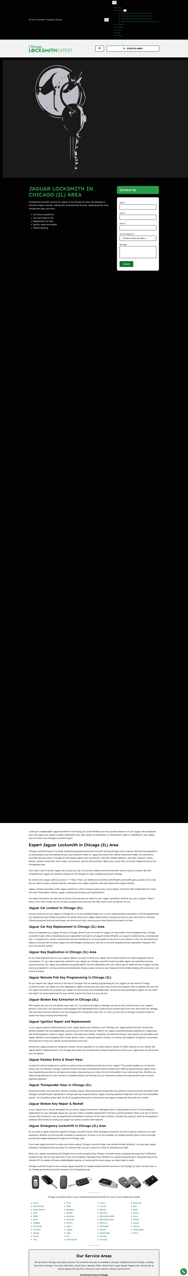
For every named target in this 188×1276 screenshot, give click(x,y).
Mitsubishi (104, 1226)
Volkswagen (138, 1229)
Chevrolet (37, 1226)
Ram (135, 1206)
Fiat (35, 1239)
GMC (68, 1206)
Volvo (135, 1233)
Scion (135, 1216)
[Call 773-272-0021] (183, 1272)
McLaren (104, 1213)
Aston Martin (39, 1209)
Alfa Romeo (38, 1206)
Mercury (103, 1223)
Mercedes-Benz (107, 1219)
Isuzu (68, 1226)
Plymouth (137, 1203)
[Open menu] (106, 20)
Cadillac (36, 1223)
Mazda (103, 1209)
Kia (67, 1236)
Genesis (70, 1209)
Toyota (136, 1226)
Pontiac (103, 1236)
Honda (69, 1213)
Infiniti (69, 1223)
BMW (35, 1216)
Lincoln (103, 1206)
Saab (135, 1209)
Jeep (68, 1233)
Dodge (36, 1233)
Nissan (103, 1229)
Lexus (102, 1203)
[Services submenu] (125, 10)
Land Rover (71, 1239)
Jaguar (69, 1229)
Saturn (136, 1213)
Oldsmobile (105, 1233)
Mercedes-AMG (107, 1216)
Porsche (103, 1239)
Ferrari (36, 1236)
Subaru (136, 1219)
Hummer (70, 1216)
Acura (35, 1203)
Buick (35, 1219)
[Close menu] (114, 2)
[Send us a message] (99, 49)
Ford (68, 1203)
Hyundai (70, 1219)
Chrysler (37, 1229)
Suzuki (136, 1223)
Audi (35, 1213)
